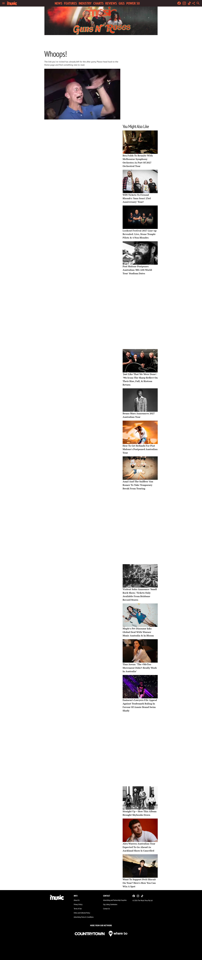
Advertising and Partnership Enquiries (115, 900)
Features (70, 3)
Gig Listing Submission (110, 904)
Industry (85, 3)
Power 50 (133, 3)
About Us (76, 900)
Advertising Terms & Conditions (84, 917)
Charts (98, 3)
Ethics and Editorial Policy (82, 913)
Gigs (121, 3)
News (58, 3)
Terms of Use (78, 908)
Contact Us (106, 908)
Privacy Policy (78, 904)
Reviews (111, 3)
